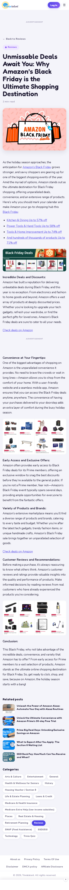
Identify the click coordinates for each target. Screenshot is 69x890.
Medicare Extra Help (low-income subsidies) (29, 809)
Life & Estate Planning (17, 796)
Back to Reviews (14, 38)
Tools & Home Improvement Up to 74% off (34, 232)
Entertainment (35, 776)
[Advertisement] (34, 28)
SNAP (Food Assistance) (18, 829)
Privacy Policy (32, 859)
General (53, 776)
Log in (53, 5)
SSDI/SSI (43, 829)
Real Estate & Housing (30, 816)
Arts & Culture (13, 776)
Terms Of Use (51, 859)
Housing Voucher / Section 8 (20, 789)
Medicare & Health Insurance (21, 803)
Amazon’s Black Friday (37, 167)
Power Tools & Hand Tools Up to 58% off (33, 226)
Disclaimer (12, 866)
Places (8, 816)
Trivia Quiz (29, 836)
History (49, 783)
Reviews (38, 822)
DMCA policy (29, 866)
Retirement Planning (16, 822)
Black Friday (10, 212)
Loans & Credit (44, 796)
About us (15, 859)
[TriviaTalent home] (10, 5)
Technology (11, 836)
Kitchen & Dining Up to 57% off (27, 220)
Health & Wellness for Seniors (22, 783)
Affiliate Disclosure (52, 866)
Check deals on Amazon (18, 330)
